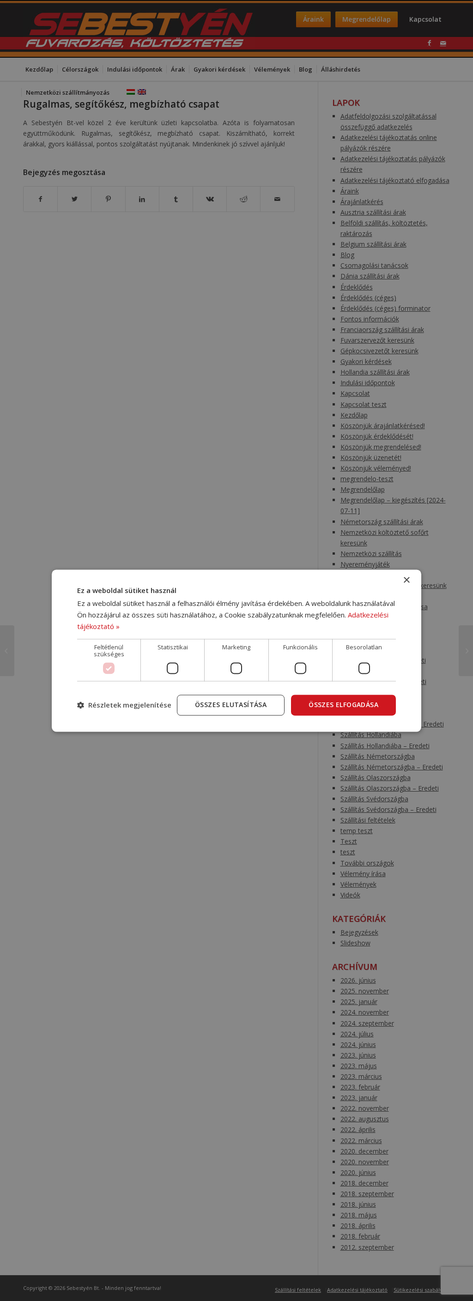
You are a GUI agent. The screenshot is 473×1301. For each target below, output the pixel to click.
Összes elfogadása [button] (343, 704)
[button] (124, 705)
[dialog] (236, 650)
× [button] (406, 580)
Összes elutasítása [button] (231, 704)
